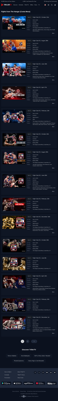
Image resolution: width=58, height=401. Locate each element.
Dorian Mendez (49, 187)
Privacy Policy (23, 391)
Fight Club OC (36, 23)
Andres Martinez (43, 101)
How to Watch (7, 372)
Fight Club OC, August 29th (40, 152)
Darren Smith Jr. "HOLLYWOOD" (39, 123)
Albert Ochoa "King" (41, 77)
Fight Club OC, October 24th (41, 134)
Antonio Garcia (39, 331)
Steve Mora (35, 29)
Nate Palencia (47, 54)
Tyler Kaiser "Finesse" (50, 123)
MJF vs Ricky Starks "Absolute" (42, 355)
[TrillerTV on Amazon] (28, 383)
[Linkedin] (51, 372)
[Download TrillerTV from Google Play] (6, 383)
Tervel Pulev (46, 230)
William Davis (40, 29)
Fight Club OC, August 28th (40, 40)
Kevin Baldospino (25, 355)
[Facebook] (35, 372)
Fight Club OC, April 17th (40, 87)
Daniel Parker (42, 288)
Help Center (20, 377)
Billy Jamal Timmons (43, 124)
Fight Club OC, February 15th (41, 198)
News (35, 4)
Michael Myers (36, 288)
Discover (15, 4)
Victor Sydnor (35, 99)
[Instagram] (43, 372)
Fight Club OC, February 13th (41, 110)
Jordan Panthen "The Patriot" (41, 189)
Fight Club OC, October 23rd (41, 17)
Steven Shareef (51, 124)
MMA (37, 25)
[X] (39, 372)
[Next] (34, 341)
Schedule (21, 4)
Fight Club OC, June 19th (40, 64)
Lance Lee (42, 329)
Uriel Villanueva (46, 164)
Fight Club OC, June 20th (40, 175)
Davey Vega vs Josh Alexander (36, 360)
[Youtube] (47, 372)
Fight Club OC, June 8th (39, 258)
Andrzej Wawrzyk (44, 229)
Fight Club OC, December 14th (41, 216)
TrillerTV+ (26, 4)
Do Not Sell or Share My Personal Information (36, 391)
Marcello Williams (48, 329)
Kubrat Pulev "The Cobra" (38, 230)
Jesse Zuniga (46, 29)
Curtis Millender (42, 53)
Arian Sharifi (52, 29)
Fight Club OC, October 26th (41, 240)
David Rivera (39, 164)
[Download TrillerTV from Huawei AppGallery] (40, 383)
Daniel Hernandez (36, 229)
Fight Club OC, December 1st (41, 317)
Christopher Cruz (39, 54)
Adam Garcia (43, 187)
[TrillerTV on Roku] (52, 383)
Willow (31, 4)
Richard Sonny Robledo (50, 288)
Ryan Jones (41, 76)
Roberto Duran (36, 53)
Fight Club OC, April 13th (40, 276)
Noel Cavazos (41, 99)
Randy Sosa (35, 289)
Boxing (34, 25)
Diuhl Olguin (50, 229)
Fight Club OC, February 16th (41, 299)
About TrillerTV (21, 372)
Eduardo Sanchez (36, 187)
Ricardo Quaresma (19, 360)
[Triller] (54, 372)
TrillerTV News (21, 374)
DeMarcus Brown (41, 289)
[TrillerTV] (6, 5)
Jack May (34, 164)
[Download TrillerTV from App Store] (17, 383)
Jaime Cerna (47, 99)
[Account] (55, 5)
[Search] (51, 5)
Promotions (7, 377)
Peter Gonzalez (36, 30)
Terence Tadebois (12, 355)
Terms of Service (15, 391)
